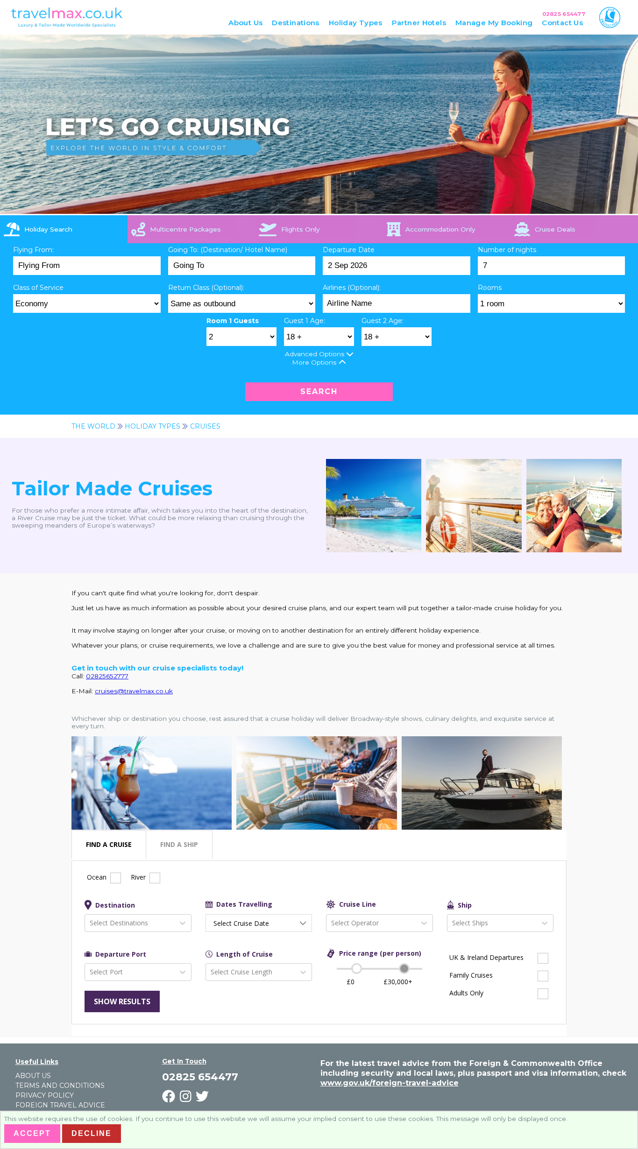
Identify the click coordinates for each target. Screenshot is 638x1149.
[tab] (64, 229)
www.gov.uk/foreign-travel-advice (389, 1083)
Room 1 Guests (232, 321)
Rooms (490, 287)
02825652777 (107, 676)
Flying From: (33, 250)
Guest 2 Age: (383, 321)
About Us (33, 1075)
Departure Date (349, 250)
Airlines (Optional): (352, 287)
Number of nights (507, 250)
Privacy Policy (44, 1095)
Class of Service (38, 287)
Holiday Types (152, 426)
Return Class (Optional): (206, 287)
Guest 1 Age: (304, 321)
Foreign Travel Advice (60, 1105)
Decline (91, 1133)
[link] (574, 229)
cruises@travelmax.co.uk (134, 691)
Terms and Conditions (60, 1085)
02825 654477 (563, 14)
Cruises (205, 426)
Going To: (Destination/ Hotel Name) (227, 250)
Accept (32, 1133)
